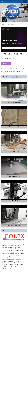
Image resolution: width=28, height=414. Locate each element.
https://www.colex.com (13, 269)
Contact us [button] (6, 63)
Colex (4, 53)
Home (2, 24)
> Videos (5, 24)
